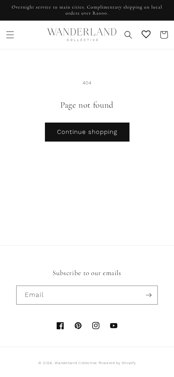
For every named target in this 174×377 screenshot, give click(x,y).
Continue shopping (87, 132)
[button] (10, 35)
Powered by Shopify (117, 363)
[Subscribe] (148, 295)
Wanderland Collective (76, 363)
